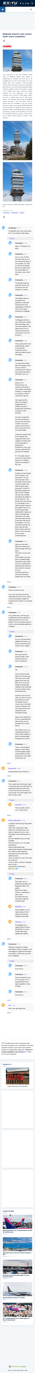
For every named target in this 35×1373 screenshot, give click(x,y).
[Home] (2, 9)
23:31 (24, 805)
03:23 (25, 878)
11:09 (24, 906)
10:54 (25, 243)
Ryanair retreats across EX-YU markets (14, 1297)
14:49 (25, 470)
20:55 (25, 974)
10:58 (18, 587)
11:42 (25, 651)
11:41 (25, 360)
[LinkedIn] (28, 3)
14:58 (23, 922)
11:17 (25, 317)
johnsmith (18, 805)
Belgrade (6, 212)
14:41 (25, 744)
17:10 (18, 944)
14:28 (25, 666)
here (25, 1052)
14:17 (25, 380)
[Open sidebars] (31, 9)
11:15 (25, 295)
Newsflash (14, 212)
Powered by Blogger (18, 1366)
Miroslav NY (12, 768)
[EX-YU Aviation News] (10, 3)
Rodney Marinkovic (14, 820)
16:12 (23, 820)
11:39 (25, 340)
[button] (4, 41)
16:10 (18, 781)
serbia (22, 212)
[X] (23, 3)
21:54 (13, 1005)
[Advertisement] (17, 21)
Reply (9, 582)
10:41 (18, 228)
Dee (9, 1005)
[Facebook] (20, 3)
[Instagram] (25, 3)
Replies (12, 238)
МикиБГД (18, 906)
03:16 (25, 992)
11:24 (18, 612)
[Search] (32, 3)
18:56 (25, 965)
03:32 (25, 541)
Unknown (18, 922)
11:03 (25, 280)
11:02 (25, 254)
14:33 (18, 768)
